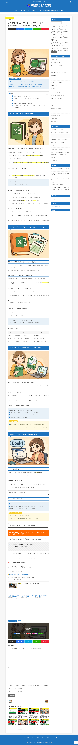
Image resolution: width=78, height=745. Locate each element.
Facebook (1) (60, 47)
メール (9, 673)
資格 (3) (53, 31)
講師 (28, 10)
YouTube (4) (64, 28)
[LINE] (40, 633)
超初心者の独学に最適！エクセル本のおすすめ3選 (19, 574)
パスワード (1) (55, 34)
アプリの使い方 (55, 121)
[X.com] (59, 10)
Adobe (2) (60, 40)
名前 (9, 667)
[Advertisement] (28, 39)
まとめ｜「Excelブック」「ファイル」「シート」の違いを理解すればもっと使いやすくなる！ (29, 106)
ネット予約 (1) (55, 39)
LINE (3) (61, 37)
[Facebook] (57, 10)
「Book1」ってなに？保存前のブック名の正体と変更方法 (24, 103)
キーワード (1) (65, 32)
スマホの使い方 (55, 118)
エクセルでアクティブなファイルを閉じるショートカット (27, 596)
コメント (10, 651)
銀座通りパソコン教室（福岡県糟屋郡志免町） (37, 742)
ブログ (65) (61, 34)
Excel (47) (54, 25)
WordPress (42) (55, 29)
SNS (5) (61, 39)
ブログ (16, 10)
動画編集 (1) (65, 48)
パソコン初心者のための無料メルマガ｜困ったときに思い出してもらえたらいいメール (60, 153)
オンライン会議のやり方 (56, 108)
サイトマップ (54, 160)
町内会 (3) (64, 25)
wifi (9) (66, 50)
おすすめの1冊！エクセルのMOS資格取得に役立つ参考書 (14, 596)
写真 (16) (63, 26)
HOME (8, 12)
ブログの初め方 (55, 78)
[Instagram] (62, 10)
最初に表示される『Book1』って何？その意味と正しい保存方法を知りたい (26, 86)
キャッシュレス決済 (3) (56, 48)
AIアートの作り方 (55, 92)
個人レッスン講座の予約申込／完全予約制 (59, 132)
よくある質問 (33, 10)
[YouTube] (61, 10)
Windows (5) (54, 40)
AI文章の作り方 (55, 88)
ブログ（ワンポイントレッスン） (57, 129)
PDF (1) (61, 42)
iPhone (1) (54, 36)
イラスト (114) (61, 36)
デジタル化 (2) (63, 29)
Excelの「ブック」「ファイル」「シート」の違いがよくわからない (24, 81)
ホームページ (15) (55, 50)
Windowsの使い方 (55, 115)
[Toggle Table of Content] (46, 94)
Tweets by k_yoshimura (55, 206)
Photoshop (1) (64, 43)
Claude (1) (54, 47)
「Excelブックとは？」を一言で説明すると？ (22, 96)
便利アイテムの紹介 (56, 102)
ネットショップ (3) (56, 43)
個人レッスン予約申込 (22, 10)
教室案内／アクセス (55, 145)
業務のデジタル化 (55, 105)
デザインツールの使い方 (57, 98)
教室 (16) (59, 31)
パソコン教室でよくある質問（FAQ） (58, 149)
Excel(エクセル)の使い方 (13, 12)
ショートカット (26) (56, 26)
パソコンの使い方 (55, 111)
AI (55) (59, 32)
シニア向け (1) (65, 31)
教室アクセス (39, 10)
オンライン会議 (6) (56, 45)
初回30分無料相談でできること (58, 136)
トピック (54, 59)
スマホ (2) (63, 45)
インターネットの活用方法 (57, 95)
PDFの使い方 (54, 75)
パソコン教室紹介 (55, 62)
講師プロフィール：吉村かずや (57, 142)
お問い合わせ (53, 10)
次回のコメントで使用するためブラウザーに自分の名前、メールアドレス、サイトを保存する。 (29, 685)
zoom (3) (66, 42)
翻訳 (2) (59, 25)
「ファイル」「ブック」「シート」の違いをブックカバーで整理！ (26, 98)
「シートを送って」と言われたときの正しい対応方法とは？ (25, 101)
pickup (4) (66, 37)
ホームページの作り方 (56, 82)
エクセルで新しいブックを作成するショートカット (41, 596)
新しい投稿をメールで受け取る (15, 691)
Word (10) (54, 32)
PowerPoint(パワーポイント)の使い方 (59, 72)
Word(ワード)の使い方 (56, 69)
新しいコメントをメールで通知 (15, 688)
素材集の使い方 (55, 85)
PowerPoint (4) (55, 42)
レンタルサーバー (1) (56, 28)
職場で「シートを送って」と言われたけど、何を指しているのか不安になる (26, 84)
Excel (20, 621)
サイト (9, 679)
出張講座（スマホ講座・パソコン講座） (59, 139)
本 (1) (62, 50)
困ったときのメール (46, 10)
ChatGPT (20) (55, 37)
